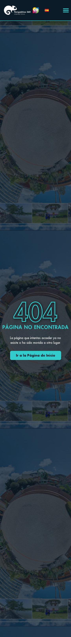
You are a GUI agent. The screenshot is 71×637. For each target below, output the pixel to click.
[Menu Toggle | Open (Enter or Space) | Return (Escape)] (66, 10)
